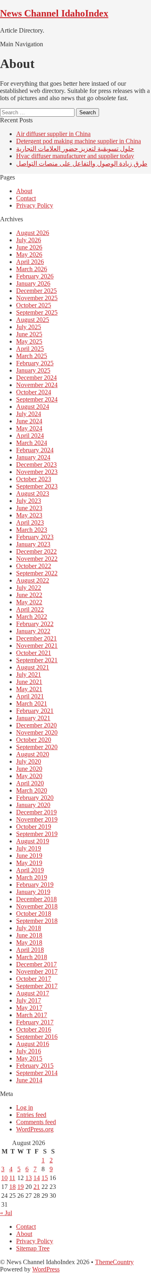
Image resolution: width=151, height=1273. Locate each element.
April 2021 (30, 696)
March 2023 (31, 529)
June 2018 (29, 935)
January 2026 (33, 283)
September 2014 (37, 1072)
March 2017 (31, 1014)
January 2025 (33, 370)
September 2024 (37, 399)
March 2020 (31, 790)
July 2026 (28, 240)
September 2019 (37, 833)
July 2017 (28, 1000)
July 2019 (28, 848)
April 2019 (30, 870)
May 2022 (29, 602)
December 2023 (36, 464)
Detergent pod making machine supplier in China (78, 141)
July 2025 (28, 326)
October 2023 (33, 479)
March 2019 (31, 877)
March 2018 (31, 957)
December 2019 (36, 812)
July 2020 (28, 761)
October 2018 (33, 913)
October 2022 (33, 565)
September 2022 (37, 573)
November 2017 (37, 971)
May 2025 (29, 341)
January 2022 (33, 631)
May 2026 (29, 254)
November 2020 (37, 732)
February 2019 (35, 884)
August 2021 (32, 667)
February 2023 (35, 537)
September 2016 (37, 1036)
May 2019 (29, 862)
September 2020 (37, 747)
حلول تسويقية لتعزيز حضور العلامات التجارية (75, 148)
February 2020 (35, 797)
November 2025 (37, 298)
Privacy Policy (34, 205)
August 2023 (32, 493)
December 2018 (36, 899)
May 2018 (29, 942)
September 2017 (37, 986)
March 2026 (31, 269)
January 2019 (33, 891)
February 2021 (35, 710)
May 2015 (29, 1058)
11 (12, 1177)
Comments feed (36, 1122)
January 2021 (33, 718)
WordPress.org (35, 1129)
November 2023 (37, 471)
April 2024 (30, 435)
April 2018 (30, 949)
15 (44, 1177)
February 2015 (35, 1065)
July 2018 (28, 928)
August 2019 (32, 841)
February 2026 (35, 276)
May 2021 (29, 689)
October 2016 (33, 1029)
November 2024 (37, 384)
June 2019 (29, 855)
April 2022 (30, 609)
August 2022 (32, 580)
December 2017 (36, 964)
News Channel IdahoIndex (54, 13)
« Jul (6, 1212)
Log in (24, 1107)
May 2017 (29, 1007)
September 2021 (37, 660)
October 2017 (33, 978)
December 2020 (36, 725)
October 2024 (33, 392)
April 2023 (30, 522)
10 (4, 1177)
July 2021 (28, 674)
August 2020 (32, 754)
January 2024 (33, 457)
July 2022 (28, 587)
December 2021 (36, 638)
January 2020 (33, 804)
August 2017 (32, 993)
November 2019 (37, 819)
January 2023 (33, 544)
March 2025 (31, 355)
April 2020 (30, 783)
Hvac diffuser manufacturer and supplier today (75, 155)
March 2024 (31, 442)
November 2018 (37, 906)
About (24, 190)
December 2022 (36, 551)
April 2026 (30, 261)
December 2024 (36, 377)
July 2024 (28, 413)
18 (12, 1186)
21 (36, 1186)
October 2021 (33, 652)
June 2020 (29, 768)
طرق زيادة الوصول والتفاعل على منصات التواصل (81, 163)
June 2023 (29, 508)
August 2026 (32, 232)
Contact (26, 198)
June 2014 (29, 1080)
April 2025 (30, 348)
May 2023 (29, 515)
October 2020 (33, 739)
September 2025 (37, 312)
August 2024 (32, 406)
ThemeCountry (114, 1262)
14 (36, 1177)
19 (20, 1186)
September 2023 (37, 486)
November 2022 (37, 558)
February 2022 (35, 623)
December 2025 (36, 290)
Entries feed (31, 1114)
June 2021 (29, 681)
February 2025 (35, 363)
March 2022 (31, 616)
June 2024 (29, 421)
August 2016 (32, 1043)
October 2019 (33, 826)
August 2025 (32, 319)
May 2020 (29, 775)
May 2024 (29, 428)
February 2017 (35, 1022)
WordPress (46, 1269)
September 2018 (37, 920)
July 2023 (28, 500)
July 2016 (28, 1051)
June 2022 (29, 594)
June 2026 (29, 247)
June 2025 (29, 334)
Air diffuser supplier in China (53, 133)
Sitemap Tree (33, 1248)
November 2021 (37, 645)
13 (28, 1177)
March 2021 (31, 703)
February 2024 (35, 450)
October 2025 (33, 305)
